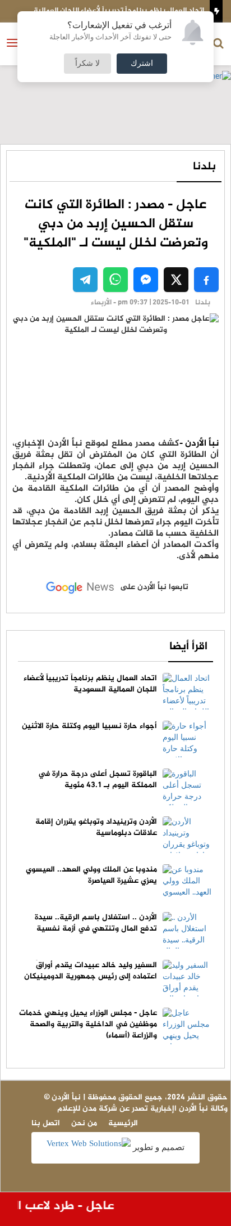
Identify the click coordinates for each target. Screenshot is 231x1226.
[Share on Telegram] (85, 279)
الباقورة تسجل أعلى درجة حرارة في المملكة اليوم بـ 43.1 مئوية (97, 779)
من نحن (84, 1123)
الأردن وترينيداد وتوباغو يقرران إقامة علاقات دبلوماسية (96, 827)
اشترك (142, 64)
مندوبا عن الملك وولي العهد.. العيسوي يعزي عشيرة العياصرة (91, 875)
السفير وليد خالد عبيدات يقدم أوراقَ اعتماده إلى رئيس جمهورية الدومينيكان (90, 971)
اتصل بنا (45, 1123)
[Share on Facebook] (206, 279)
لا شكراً (87, 64)
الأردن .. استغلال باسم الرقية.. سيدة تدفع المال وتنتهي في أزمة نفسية (96, 923)
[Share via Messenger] (145, 279)
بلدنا (204, 167)
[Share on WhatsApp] (115, 279)
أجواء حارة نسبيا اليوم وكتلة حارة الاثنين (89, 726)
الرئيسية (123, 1123)
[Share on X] (176, 279)
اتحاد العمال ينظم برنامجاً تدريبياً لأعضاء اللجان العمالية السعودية (90, 684)
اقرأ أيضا (188, 646)
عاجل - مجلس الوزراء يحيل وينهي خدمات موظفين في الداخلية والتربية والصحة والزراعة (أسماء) (88, 1024)
